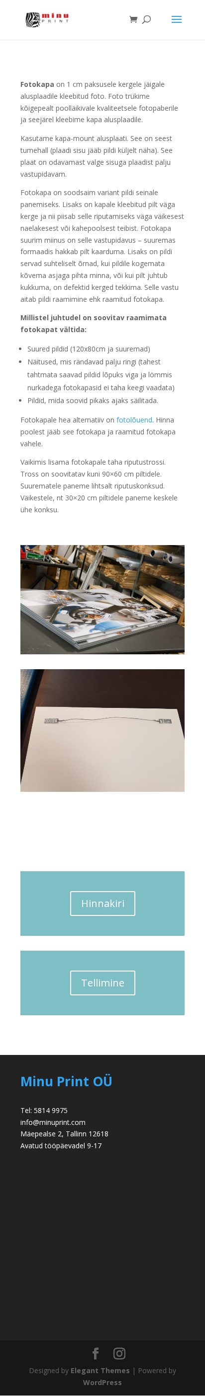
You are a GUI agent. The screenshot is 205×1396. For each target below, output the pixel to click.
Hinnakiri (102, 903)
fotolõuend (134, 419)
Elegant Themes (100, 1370)
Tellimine (102, 982)
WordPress (102, 1382)
